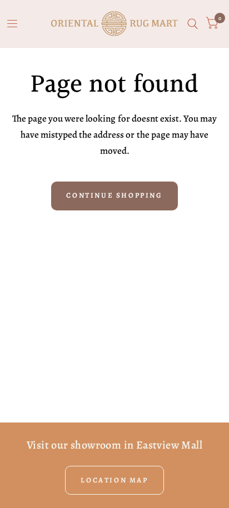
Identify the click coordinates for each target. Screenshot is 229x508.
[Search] (192, 23)
